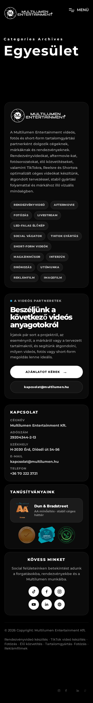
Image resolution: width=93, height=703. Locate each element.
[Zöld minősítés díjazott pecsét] (66, 534)
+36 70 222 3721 (23, 473)
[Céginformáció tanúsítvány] (26, 534)
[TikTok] (34, 591)
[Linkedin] (78, 691)
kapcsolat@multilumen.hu (46, 387)
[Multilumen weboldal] (59, 604)
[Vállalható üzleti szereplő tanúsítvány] (46, 534)
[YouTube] (34, 604)
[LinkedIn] (46, 604)
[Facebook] (46, 591)
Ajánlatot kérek (46, 371)
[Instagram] (59, 591)
